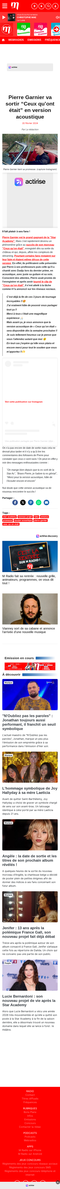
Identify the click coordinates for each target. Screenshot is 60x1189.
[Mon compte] (55, 6)
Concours (30, 1123)
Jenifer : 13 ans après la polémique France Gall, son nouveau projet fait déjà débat (28, 932)
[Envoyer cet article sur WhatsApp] (37, 504)
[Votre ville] (34, 6)
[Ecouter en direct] (41, 6)
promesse (7, 520)
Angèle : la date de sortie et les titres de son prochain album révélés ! (29, 860)
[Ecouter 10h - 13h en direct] (30, 666)
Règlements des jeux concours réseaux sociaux (30, 1163)
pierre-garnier (40, 520)
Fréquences (30, 1102)
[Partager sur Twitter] (22, 504)
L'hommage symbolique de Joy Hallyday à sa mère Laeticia (29, 790)
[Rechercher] (48, 6)
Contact (30, 1094)
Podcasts (30, 1136)
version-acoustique (23, 520)
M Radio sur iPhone (30, 1150)
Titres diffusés (30, 1098)
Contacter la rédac (30, 1126)
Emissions (34, 40)
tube (36, 517)
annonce (44, 517)
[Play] (4, 17)
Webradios (16, 40)
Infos (30, 1115)
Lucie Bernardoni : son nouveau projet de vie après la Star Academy (28, 1000)
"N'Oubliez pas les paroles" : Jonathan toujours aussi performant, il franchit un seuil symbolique (29, 722)
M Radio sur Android (30, 1153)
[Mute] (57, 17)
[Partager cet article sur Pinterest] (30, 504)
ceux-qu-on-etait (11, 524)
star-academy (9, 517)
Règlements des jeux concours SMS (30, 1167)
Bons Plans (30, 1112)
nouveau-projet (25, 517)
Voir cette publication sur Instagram (23, 401)
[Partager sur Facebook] (14, 504)
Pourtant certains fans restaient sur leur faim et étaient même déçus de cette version (28, 260)
